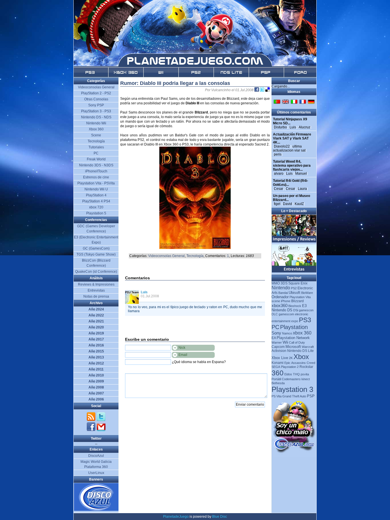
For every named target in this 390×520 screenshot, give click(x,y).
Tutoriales (96, 147)
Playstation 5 (96, 213)
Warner (277, 342)
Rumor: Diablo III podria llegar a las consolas (175, 83)
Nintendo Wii (96, 123)
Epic (287, 362)
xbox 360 (302, 332)
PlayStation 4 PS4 (96, 201)
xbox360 (280, 305)
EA (274, 338)
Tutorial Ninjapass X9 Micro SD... (290, 121)
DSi (295, 310)
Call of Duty (297, 342)
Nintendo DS (282, 310)
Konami (278, 363)
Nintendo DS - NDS (96, 117)
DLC (275, 314)
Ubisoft (294, 292)
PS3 (305, 320)
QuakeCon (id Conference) (96, 272)
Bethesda (278, 383)
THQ (296, 374)
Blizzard (297, 301)
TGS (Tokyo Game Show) (96, 254)
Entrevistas (96, 290)
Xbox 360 (96, 129)
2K (291, 358)
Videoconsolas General (166, 256)
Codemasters (291, 379)
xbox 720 (96, 207)
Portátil (276, 379)
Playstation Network (293, 338)
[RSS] (92, 420)
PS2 (294, 288)
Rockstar (306, 367)
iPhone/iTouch (96, 171)
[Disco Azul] (96, 510)
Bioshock (294, 306)
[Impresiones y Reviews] (294, 241)
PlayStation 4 (96, 195)
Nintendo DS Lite (300, 351)
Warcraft (308, 346)
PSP (311, 396)
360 (278, 373)
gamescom (286, 314)
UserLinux (96, 473)
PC (275, 327)
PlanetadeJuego (176, 517)
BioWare (307, 292)
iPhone (285, 301)
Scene (96, 135)
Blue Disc (219, 517)
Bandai (283, 292)
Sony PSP (96, 105)
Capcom (278, 347)
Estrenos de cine (96, 177)
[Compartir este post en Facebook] (257, 90)
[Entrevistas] (294, 271)
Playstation (294, 327)
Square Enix (297, 283)
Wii (285, 342)
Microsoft (293, 346)
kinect (305, 379)
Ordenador (280, 297)
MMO (276, 283)
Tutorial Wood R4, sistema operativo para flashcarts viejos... (292, 166)
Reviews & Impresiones (96, 284)
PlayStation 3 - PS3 (96, 111)
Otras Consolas (96, 99)
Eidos (288, 374)
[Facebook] (92, 430)
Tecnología (195, 256)
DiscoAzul (96, 456)
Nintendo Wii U (96, 189)
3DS (284, 283)
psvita (305, 374)
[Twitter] (101, 420)
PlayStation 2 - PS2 (96, 93)
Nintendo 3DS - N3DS (96, 165)
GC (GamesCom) (96, 248)
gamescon (306, 310)
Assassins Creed (303, 362)
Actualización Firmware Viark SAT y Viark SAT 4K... (292, 138)
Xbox (301, 356)
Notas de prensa (96, 296)
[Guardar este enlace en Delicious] (267, 90)
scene (276, 301)
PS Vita (277, 396)
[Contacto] (101, 430)
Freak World (96, 159)
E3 (304, 306)
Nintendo (281, 287)
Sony (276, 332)
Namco (287, 333)
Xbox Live (280, 358)
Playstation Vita (300, 297)
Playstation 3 (292, 389)
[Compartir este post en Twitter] (262, 90)
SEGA (276, 366)
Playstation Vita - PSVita (96, 183)
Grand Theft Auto (294, 396)
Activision (279, 351)
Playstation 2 (290, 366)
